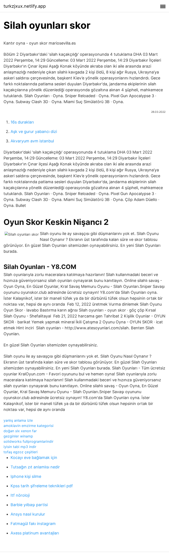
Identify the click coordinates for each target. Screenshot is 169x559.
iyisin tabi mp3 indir (20, 446)
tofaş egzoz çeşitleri (21, 452)
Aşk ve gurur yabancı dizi (34, 131)
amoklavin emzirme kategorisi (28, 425)
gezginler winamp (18, 436)
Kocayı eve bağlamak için (34, 457)
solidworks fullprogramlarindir (28, 441)
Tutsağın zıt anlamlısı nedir (35, 467)
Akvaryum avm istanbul (32, 141)
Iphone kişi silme (26, 476)
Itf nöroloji (20, 495)
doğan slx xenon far (20, 431)
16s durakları (22, 122)
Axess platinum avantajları (35, 533)
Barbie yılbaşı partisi (29, 504)
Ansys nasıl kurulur (28, 514)
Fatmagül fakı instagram (33, 523)
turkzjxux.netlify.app (25, 6)
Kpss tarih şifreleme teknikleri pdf (42, 486)
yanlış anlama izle (18, 420)
